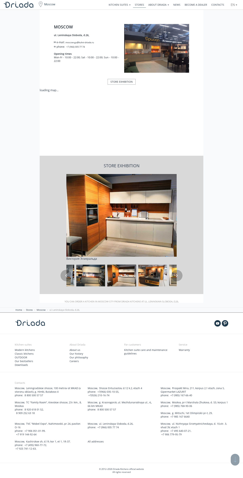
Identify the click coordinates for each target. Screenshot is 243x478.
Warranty (184, 350)
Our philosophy (79, 357)
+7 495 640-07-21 (180, 430)
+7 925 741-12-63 (25, 448)
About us (75, 350)
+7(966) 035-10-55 (107, 391)
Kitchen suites (119, 4)
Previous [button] (66, 275)
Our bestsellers (24, 361)
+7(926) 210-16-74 (98, 395)
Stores (139, 4)
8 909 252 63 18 (25, 413)
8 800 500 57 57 (34, 395)
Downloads (21, 365)
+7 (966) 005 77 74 (108, 427)
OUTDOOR (21, 357)
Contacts (217, 4)
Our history (76, 353)
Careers (74, 361)
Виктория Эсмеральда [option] (81, 259)
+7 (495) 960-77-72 (35, 445)
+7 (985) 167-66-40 (181, 395)
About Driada (157, 4)
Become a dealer (196, 4)
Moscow (49, 4)
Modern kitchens (25, 350)
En (233, 4)
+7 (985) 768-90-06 (181, 406)
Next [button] (177, 275)
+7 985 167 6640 (180, 416)
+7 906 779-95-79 (171, 434)
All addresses (96, 441)
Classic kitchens (24, 353)
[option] (121, 275)
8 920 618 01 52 (34, 409)
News (176, 4)
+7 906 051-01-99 (35, 430)
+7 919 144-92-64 (25, 434)
